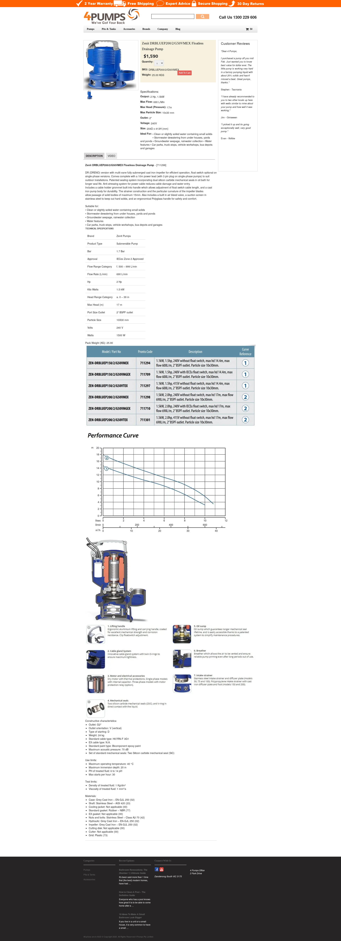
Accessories (129, 29)
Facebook (158, 867)
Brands (146, 29)
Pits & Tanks (109, 29)
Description (94, 156)
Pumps (90, 29)
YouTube (163, 867)
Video (111, 156)
